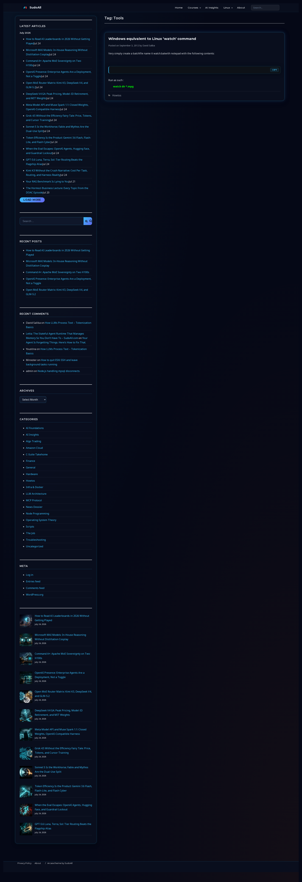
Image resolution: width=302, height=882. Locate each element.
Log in (29, 575)
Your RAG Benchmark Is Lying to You (47, 181)
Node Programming (37, 513)
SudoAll (35, 7)
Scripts (30, 526)
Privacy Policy (24, 863)
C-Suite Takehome (37, 454)
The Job (30, 533)
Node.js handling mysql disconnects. (59, 371)
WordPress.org (34, 594)
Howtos (116, 95)
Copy (274, 70)
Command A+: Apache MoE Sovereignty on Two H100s (57, 272)
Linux (227, 7)
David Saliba (149, 45)
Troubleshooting (36, 539)
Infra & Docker (34, 487)
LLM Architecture (36, 493)
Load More (32, 199)
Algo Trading (33, 441)
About (241, 7)
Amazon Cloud (34, 448)
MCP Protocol (34, 500)
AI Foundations (35, 428)
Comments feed (35, 588)
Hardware (32, 474)
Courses (193, 7)
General (30, 467)
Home (179, 7)
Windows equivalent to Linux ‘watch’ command (152, 39)
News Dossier (34, 507)
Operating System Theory (41, 520)
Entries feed (33, 581)
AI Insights (211, 7)
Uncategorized (34, 546)
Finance (30, 461)
